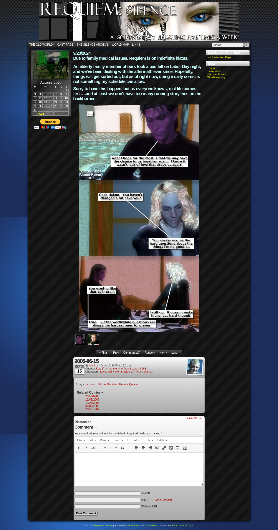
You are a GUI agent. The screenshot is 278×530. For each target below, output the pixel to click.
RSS (174, 525)
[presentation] (81, 440)
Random (150, 352)
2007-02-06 (92, 396)
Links (136, 44)
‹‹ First (103, 352)
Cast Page (65, 44)
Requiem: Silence (145, 23)
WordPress (134, 525)
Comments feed (216, 74)
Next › (163, 352)
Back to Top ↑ (186, 525)
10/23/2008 (92, 402)
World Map (120, 44)
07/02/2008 (92, 406)
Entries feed (214, 71)
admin (92, 365)
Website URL (149, 506)
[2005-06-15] (139, 331)
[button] (79, 448)
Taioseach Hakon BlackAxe (116, 371)
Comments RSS (193, 418)
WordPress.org (216, 77)
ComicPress (151, 525)
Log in (211, 68)
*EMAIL (156, 500)
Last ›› (175, 352)
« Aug (40, 113)
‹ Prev (115, 352)
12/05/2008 (92, 399)
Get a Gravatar (163, 500)
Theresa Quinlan (143, 371)
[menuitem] (81, 440)
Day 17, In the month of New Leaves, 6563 (121, 368)
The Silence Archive (93, 44)
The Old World (41, 44)
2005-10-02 (92, 409)
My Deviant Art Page (219, 57)
